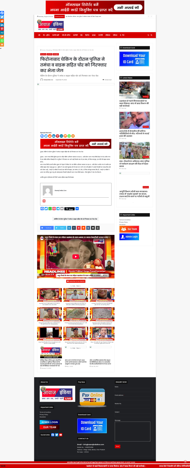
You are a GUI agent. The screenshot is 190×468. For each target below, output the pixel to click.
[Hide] (1, 48)
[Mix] (65, 136)
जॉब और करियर (66, 35)
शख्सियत (107, 35)
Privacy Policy (123, 222)
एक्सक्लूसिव (55, 54)
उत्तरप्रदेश (49, 54)
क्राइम (94, 35)
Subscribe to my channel (76, 281)
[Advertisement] (75, 57)
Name (116, 387)
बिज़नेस (87, 35)
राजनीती (100, 35)
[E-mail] (44, 201)
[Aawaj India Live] (50, 25)
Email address (119, 395)
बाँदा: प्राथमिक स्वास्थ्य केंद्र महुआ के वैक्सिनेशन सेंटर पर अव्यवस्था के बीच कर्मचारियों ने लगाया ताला (100, 362)
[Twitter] (46, 136)
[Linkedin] (53, 136)
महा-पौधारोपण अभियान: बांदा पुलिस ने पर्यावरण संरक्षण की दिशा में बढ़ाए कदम (134, 163)
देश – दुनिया (46, 35)
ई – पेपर (122, 35)
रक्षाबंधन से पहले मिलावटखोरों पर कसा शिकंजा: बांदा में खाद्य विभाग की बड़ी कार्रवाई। (134, 103)
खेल (81, 35)
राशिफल (115, 35)
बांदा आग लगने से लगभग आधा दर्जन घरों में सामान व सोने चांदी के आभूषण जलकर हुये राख (75, 362)
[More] (73, 136)
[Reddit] (50, 136)
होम (39, 35)
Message (117, 420)
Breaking (43, 54)
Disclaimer (122, 224)
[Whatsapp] (69, 136)
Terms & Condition (125, 220)
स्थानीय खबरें (55, 35)
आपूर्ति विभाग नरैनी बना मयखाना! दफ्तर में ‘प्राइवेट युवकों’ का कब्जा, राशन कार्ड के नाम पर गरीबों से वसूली (90, 16)
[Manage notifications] (185, 461)
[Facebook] (42, 136)
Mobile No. (118, 403)
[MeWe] (61, 136)
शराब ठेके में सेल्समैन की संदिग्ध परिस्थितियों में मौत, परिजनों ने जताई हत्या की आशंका (134, 133)
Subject (117, 412)
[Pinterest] (57, 136)
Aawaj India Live (48, 79)
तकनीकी (75, 35)
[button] (79, 286)
